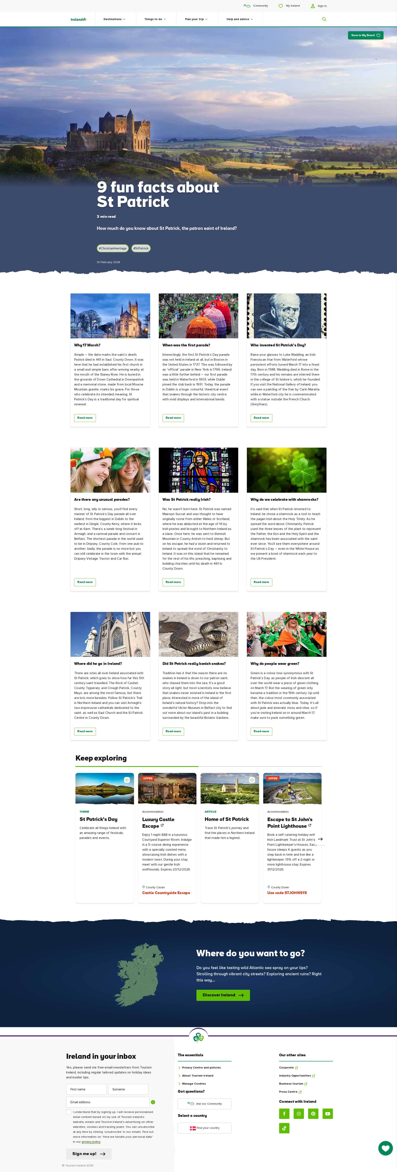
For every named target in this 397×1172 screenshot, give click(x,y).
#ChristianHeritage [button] (113, 248)
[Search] (322, 19)
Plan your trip (194, 19)
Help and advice (238, 19)
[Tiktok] (284, 1128)
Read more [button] (85, 418)
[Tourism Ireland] (82, 19)
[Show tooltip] (153, 1102)
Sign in (322, 6)
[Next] (320, 839)
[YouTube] (328, 1114)
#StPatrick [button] (141, 248)
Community (260, 5)
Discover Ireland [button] (219, 995)
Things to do (153, 19)
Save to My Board (363, 35)
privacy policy (91, 1141)
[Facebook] (284, 1114)
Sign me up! (84, 1154)
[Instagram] (299, 1114)
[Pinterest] (313, 1114)
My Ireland (292, 5)
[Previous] (76, 839)
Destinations (112, 19)
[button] (128, 779)
